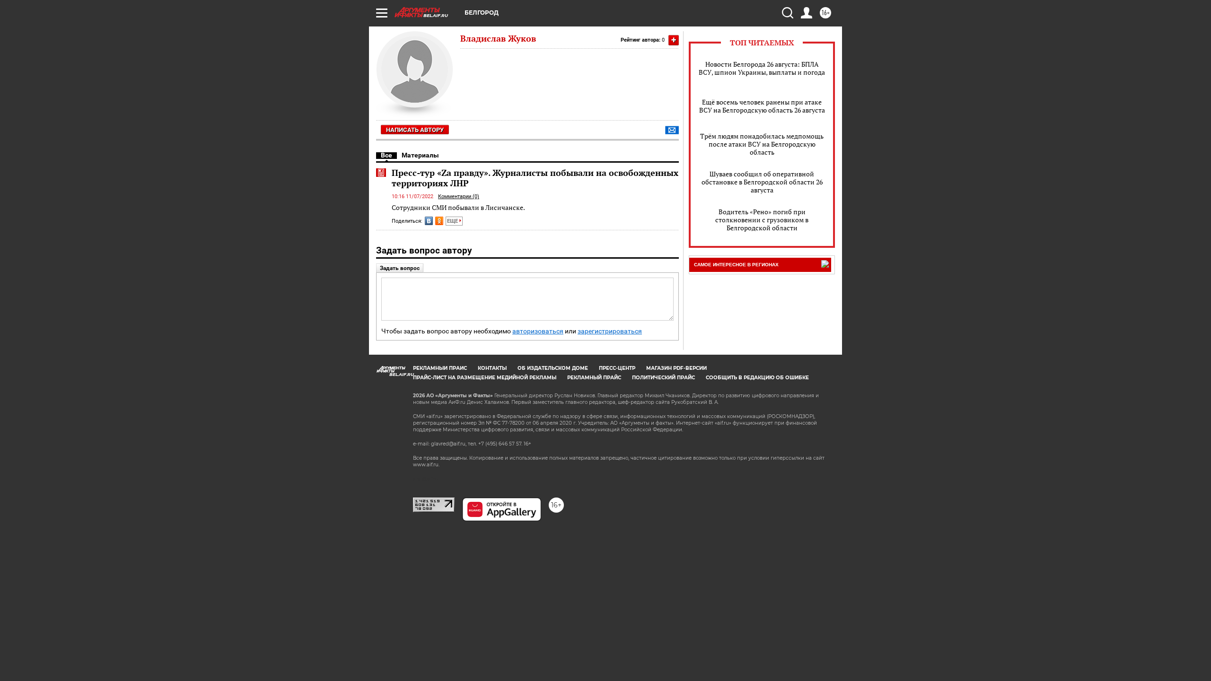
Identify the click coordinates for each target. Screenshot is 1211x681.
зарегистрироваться (610, 331)
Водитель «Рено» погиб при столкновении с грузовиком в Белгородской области (761, 220)
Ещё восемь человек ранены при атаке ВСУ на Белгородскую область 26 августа (762, 106)
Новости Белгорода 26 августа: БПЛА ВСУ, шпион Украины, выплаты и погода (762, 68)
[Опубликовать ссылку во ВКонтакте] (429, 221)
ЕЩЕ (453, 221)
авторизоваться (537, 331)
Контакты (492, 368)
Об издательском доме (553, 368)
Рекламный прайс (440, 368)
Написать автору (415, 129)
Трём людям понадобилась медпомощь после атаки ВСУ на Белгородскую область (762, 144)
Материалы (420, 155)
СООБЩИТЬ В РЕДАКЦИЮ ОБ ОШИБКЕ (757, 378)
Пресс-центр (617, 368)
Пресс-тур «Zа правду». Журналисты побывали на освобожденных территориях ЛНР (535, 178)
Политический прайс (663, 378)
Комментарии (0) (458, 196)
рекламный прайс (594, 378)
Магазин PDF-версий (676, 368)
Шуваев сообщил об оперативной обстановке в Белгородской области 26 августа (762, 182)
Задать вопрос (400, 268)
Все (386, 155)
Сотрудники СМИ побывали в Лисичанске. (458, 207)
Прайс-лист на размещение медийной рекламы (484, 378)
